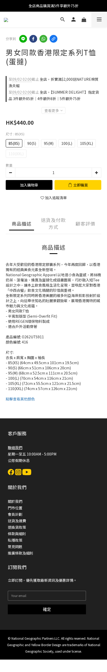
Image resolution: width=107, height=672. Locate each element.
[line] (23, 39)
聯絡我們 (15, 447)
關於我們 (15, 501)
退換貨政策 (17, 527)
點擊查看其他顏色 (20, 398)
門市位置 (15, 507)
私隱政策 (15, 540)
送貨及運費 (17, 520)
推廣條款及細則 (20, 553)
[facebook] (33, 39)
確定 (47, 609)
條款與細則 (17, 533)
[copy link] (53, 39)
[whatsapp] (43, 39)
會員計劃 (15, 514)
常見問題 (15, 546)
